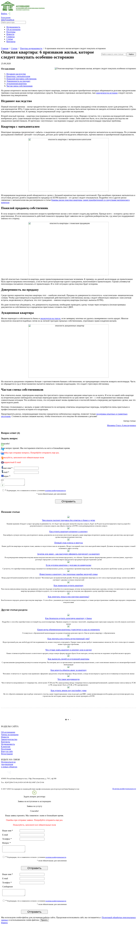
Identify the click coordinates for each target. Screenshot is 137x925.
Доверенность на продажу (18, 81)
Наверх (4, 923)
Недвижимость (13, 27)
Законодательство (9, 739)
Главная (4, 48)
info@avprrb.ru (7, 20)
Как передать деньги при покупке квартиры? (68, 597)
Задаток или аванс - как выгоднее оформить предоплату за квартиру (68, 554)
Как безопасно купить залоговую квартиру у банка (68, 618)
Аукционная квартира (16, 83)
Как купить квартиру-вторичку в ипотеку (68, 531)
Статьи (9, 39)
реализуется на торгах (50, 318)
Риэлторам (6, 749)
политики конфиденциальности (55, 490)
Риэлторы (10, 32)
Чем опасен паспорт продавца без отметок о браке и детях (68, 520)
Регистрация (5, 17)
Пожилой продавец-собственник (21, 79)
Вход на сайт (7, 751)
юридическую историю (107, 93)
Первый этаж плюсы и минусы (68, 543)
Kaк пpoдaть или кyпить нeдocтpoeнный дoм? (68, 639)
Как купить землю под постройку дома (68, 690)
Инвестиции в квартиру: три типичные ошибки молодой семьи (68, 574)
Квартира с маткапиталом (18, 76)
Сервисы (10, 37)
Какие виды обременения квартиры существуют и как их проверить (68, 629)
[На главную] (23, 10)
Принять (44, 920)
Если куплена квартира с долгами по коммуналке (68, 565)
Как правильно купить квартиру (68, 585)
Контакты (10, 41)
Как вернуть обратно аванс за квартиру (69, 670)
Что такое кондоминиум (68, 679)
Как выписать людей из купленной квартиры (68, 659)
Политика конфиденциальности (124, 789)
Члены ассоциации (9, 734)
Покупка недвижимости (31, 48)
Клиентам (5, 746)
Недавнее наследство (16, 74)
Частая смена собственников (19, 86)
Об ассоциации (13, 29)
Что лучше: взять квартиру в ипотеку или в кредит (68, 650)
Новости (10, 34)
